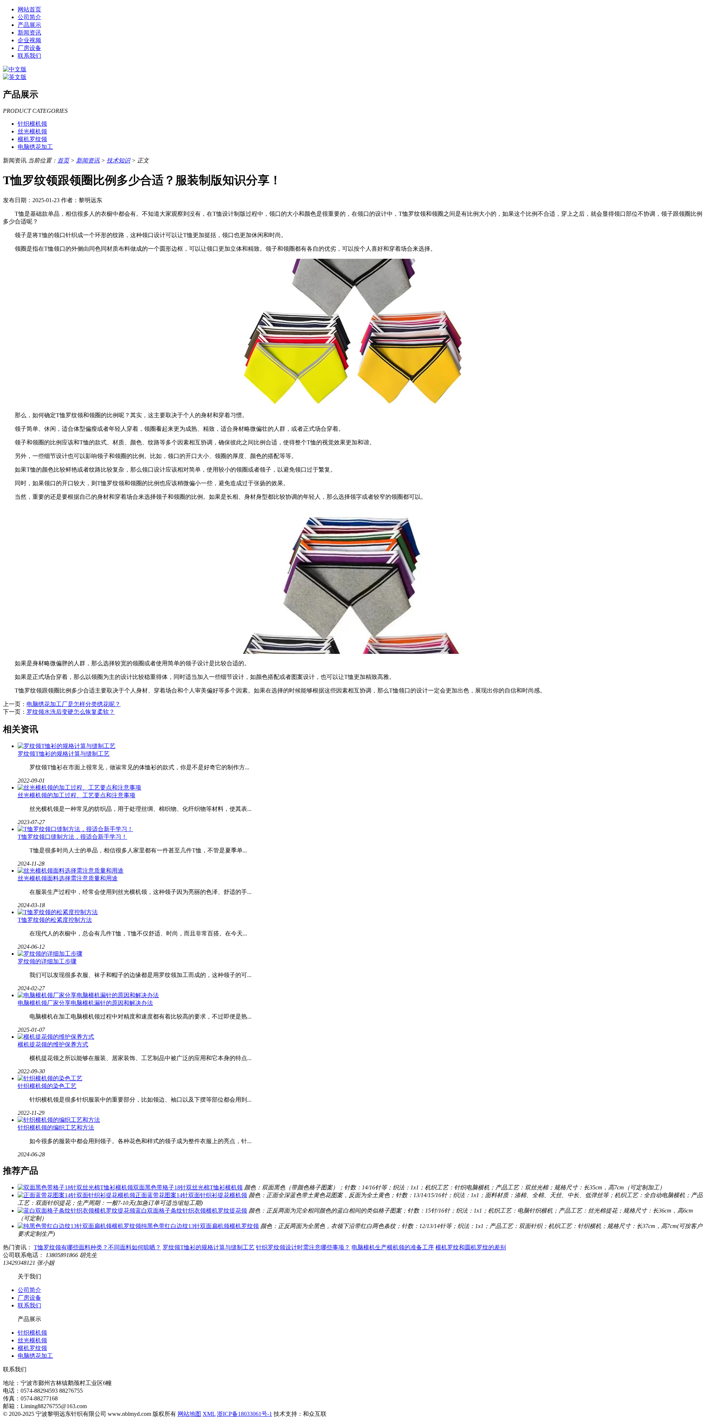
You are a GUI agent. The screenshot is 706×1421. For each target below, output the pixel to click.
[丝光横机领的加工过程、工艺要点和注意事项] (79, 787)
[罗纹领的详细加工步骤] (50, 954)
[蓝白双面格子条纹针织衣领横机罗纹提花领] (76, 1210)
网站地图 (189, 1414)
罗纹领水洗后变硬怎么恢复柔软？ (70, 712)
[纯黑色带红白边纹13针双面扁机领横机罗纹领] (79, 1226)
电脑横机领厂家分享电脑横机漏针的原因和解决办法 (85, 1003)
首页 (63, 160)
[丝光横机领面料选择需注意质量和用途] (71, 870)
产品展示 (29, 25)
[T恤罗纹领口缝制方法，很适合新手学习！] (75, 829)
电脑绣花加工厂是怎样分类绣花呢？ (73, 704)
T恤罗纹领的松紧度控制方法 (55, 920)
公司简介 (29, 17)
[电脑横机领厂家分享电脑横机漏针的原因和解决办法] (88, 995)
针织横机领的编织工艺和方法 (56, 1127)
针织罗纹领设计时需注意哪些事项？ (303, 1247)
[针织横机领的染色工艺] (50, 1078)
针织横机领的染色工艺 (47, 1086)
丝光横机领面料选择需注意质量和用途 (68, 878)
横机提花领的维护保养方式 (53, 1044)
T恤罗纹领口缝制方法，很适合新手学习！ (72, 837)
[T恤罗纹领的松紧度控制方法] (58, 912)
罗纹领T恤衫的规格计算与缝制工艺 (64, 754)
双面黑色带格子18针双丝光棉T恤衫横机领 (188, 1187)
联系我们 (29, 56)
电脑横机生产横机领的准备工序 (393, 1247)
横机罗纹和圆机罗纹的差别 (470, 1247)
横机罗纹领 (32, 139)
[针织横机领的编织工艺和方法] (59, 1120)
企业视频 (29, 40)
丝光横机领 (32, 131)
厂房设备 (29, 48)
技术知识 (118, 160)
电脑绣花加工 (35, 147)
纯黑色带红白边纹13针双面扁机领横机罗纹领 (200, 1226)
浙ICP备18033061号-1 (244, 1414)
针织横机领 (32, 124)
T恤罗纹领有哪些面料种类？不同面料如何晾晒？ (97, 1247)
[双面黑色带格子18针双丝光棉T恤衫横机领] (75, 1187)
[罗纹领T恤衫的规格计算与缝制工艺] (66, 746)
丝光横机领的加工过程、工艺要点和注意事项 (76, 795)
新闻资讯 (29, 32)
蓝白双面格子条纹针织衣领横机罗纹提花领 (191, 1210)
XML (209, 1414)
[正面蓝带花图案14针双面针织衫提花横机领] (76, 1195)
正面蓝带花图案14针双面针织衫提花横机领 (191, 1195)
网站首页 (29, 9)
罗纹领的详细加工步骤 (47, 961)
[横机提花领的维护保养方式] (56, 1037)
